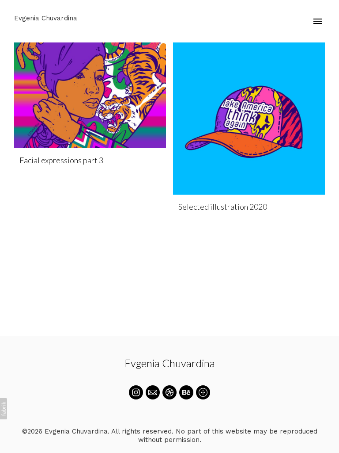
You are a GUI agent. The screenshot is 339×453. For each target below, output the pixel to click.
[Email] (153, 392)
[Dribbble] (169, 392)
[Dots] (203, 392)
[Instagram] (136, 392)
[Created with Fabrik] (3, 408)
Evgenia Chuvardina (169, 363)
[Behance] (186, 392)
